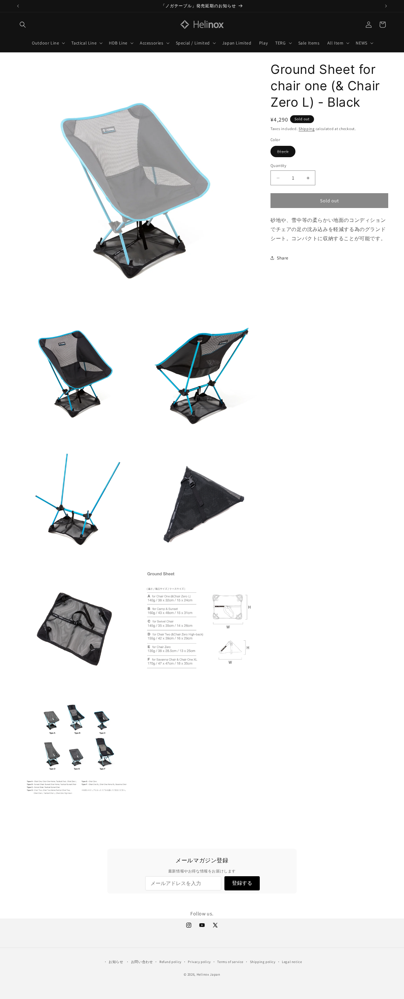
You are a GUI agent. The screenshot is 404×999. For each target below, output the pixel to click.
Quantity (278, 165)
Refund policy (170, 961)
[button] (23, 25)
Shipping (307, 128)
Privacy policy (199, 961)
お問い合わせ (142, 961)
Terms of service (230, 961)
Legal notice (292, 961)
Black (286, 152)
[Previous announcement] (18, 6)
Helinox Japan (208, 974)
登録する (242, 883)
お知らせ (116, 961)
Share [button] (282, 258)
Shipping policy (263, 961)
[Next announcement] (386, 6)
